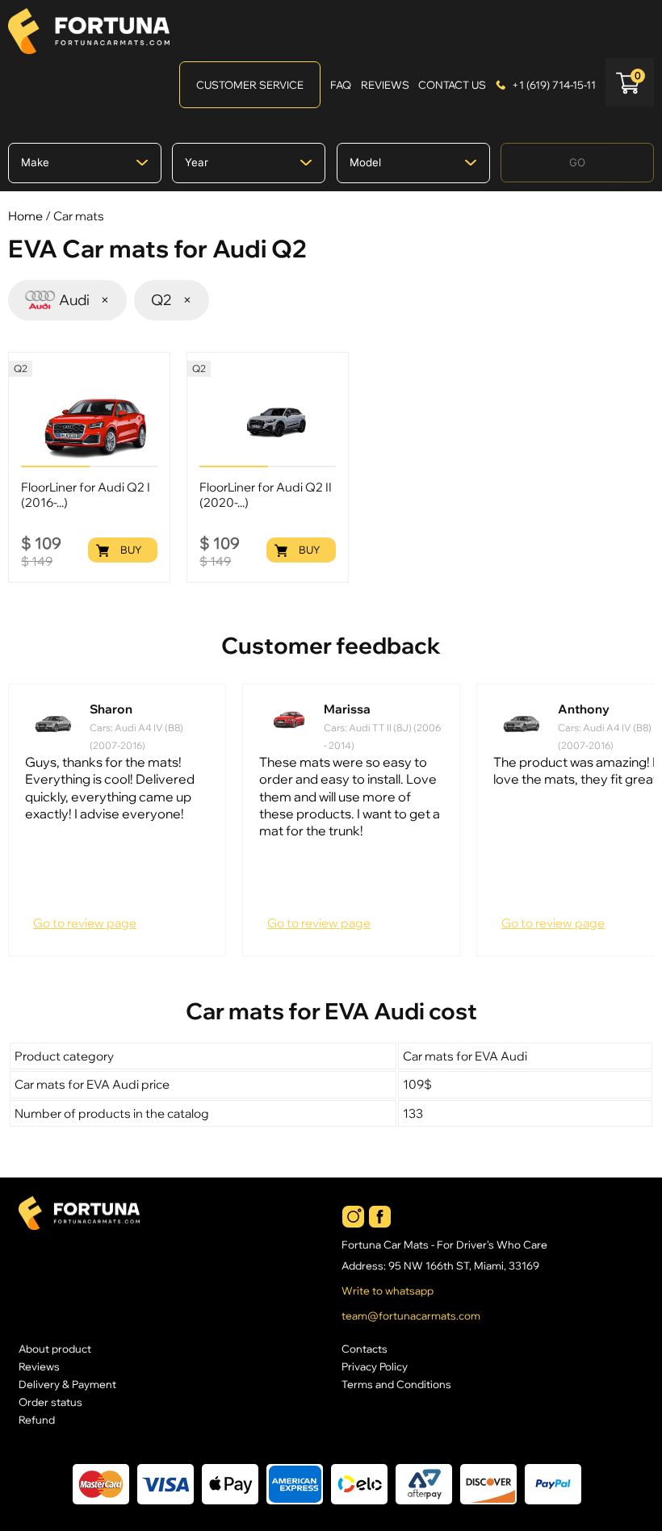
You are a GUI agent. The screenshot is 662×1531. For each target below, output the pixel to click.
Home (25, 216)
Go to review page (84, 923)
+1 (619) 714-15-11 (554, 84)
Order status (50, 1401)
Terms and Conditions (396, 1384)
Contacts (364, 1348)
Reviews (39, 1366)
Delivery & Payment (67, 1384)
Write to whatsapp (387, 1291)
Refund (37, 1419)
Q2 (171, 300)
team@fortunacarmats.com (410, 1316)
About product (55, 1348)
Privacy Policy (374, 1366)
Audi (84, 300)
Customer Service (250, 84)
